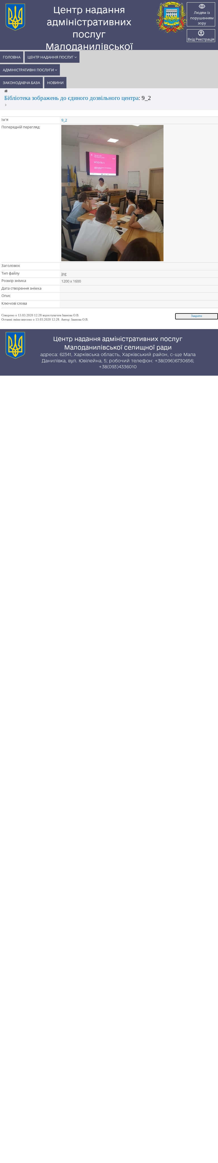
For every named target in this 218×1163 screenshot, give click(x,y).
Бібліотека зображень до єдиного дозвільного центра (71, 98)
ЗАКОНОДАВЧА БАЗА (21, 82)
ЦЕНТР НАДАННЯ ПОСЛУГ (51, 57)
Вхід (191, 39)
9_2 (64, 120)
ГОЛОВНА (11, 57)
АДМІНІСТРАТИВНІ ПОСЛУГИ (29, 69)
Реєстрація (205, 39)
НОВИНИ (55, 82)
